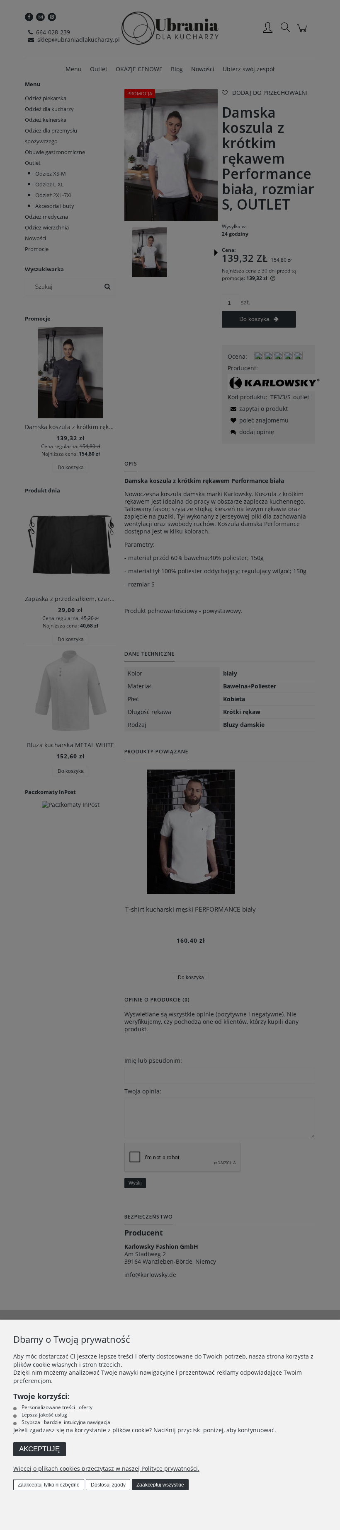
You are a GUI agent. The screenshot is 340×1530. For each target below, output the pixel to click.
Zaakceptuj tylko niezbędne (49, 1485)
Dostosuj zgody (108, 1485)
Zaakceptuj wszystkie (160, 1485)
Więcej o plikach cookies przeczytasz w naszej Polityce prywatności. (106, 1468)
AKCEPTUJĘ (39, 1449)
